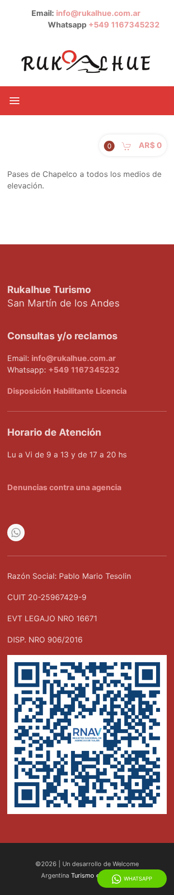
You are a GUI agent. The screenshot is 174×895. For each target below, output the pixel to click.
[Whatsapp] (16, 532)
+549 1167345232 (124, 24)
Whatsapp (138, 878)
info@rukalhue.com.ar (98, 13)
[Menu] (14, 100)
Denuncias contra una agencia (64, 487)
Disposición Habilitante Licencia (67, 391)
